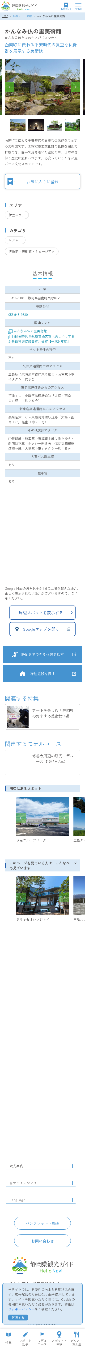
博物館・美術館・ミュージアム (31, 251)
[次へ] (75, 87)
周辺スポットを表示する (41, 612)
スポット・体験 (22, 16)
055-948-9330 (18, 314)
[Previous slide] (21, 818)
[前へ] (9, 87)
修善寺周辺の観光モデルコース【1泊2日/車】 (53, 758)
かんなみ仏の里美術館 (51, 16)
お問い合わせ (42, 1241)
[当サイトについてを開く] (72, 1183)
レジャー (15, 240)
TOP (5, 16)
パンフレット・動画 (43, 1223)
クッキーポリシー (21, 1309)
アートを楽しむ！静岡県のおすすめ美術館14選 (53, 713)
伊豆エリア (16, 215)
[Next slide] (64, 818)
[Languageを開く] (72, 1200)
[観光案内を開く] (72, 1166)
